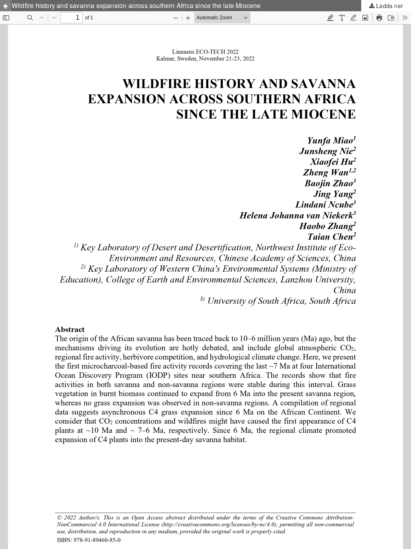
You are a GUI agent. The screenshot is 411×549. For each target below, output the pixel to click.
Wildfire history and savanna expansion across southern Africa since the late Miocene (136, 5)
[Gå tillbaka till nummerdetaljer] (5, 5)
